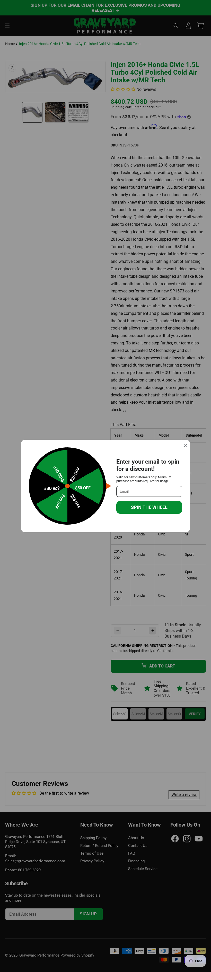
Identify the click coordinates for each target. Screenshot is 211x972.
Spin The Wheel (149, 507)
